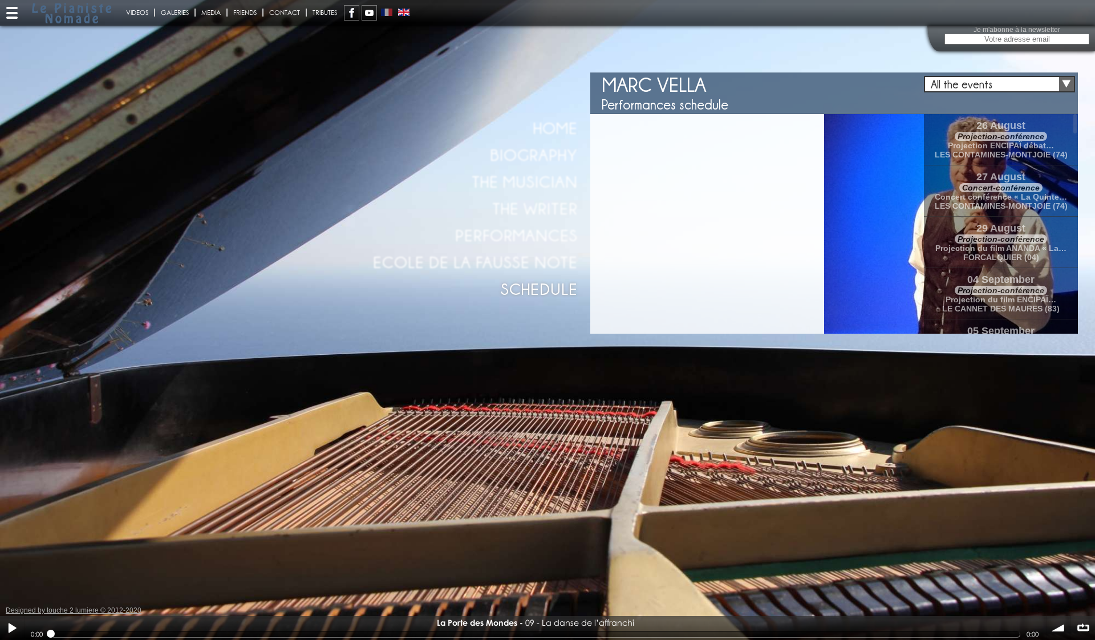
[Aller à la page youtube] (369, 13)
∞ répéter (1083, 628)
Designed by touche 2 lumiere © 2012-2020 (73, 610)
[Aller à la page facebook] (351, 13)
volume (1058, 628)
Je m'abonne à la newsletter (1017, 30)
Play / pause (12, 628)
